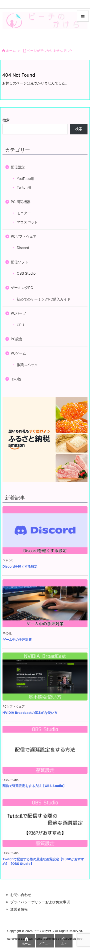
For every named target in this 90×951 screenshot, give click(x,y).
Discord (23, 247)
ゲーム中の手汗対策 (17, 639)
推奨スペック (27, 364)
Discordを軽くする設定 (20, 566)
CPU (20, 324)
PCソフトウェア (23, 236)
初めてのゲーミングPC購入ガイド (43, 299)
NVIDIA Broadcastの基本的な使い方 (30, 713)
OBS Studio (26, 273)
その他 (16, 379)
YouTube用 (25, 178)
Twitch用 (24, 187)
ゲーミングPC (22, 287)
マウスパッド (27, 222)
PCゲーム (18, 353)
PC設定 (16, 339)
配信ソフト (19, 262)
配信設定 (18, 167)
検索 (6, 120)
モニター (24, 213)
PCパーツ (18, 313)
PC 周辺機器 (20, 201)
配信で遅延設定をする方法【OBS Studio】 (34, 786)
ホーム (11, 50)
